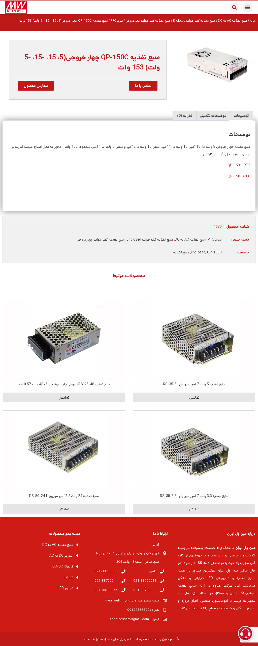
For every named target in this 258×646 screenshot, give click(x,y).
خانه (252, 20)
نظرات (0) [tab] (184, 115)
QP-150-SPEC (239, 176)
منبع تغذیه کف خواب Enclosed (194, 20)
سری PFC (116, 20)
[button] (247, 7)
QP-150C (214, 252)
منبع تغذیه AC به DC (232, 20)
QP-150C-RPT (239, 165)
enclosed (198, 252)
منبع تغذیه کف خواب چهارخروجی (147, 20)
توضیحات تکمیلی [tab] (213, 115)
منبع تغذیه (181, 252)
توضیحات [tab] (241, 115)
